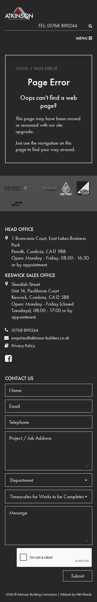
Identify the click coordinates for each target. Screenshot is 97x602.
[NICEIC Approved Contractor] (14, 202)
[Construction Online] (31, 188)
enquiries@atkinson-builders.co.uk (40, 338)
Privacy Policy (23, 345)
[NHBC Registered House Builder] (13, 188)
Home (22, 68)
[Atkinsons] (19, 13)
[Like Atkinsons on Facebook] (9, 359)
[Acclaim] (48, 188)
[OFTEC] (66, 188)
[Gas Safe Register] (83, 188)
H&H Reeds (84, 594)
